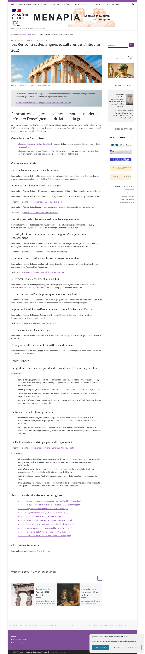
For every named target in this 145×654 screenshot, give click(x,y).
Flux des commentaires (127, 199)
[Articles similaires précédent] (94, 578)
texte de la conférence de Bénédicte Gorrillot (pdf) (44, 272)
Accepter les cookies (100, 647)
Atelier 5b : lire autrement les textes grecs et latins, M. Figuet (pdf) (45, 528)
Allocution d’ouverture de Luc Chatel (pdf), (35, 144)
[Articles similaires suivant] (99, 578)
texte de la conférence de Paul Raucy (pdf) (40, 212)
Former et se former (23, 34)
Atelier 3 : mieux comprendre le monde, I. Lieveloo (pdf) (40, 516)
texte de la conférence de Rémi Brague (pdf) (41, 300)
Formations (33, 34)
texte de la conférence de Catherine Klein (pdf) (42, 202)
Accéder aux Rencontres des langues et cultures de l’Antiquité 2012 (43, 102)
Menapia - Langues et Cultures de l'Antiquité (33, 652)
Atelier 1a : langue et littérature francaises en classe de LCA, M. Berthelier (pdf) (50, 501)
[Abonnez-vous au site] (133, 4)
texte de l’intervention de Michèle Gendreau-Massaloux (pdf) (48, 448)
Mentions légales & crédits (19, 640)
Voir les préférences (133, 647)
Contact (13, 636)
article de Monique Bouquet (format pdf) (39, 323)
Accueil (13, 34)
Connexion (130, 193)
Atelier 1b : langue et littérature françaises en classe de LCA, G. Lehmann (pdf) (49, 505)
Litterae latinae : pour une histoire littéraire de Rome (90, 592)
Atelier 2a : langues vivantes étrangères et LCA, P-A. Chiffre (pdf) (43, 508)
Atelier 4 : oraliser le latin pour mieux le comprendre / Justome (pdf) (45, 520)
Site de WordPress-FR (127, 203)
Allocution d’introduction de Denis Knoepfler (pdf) (38, 151)
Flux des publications (127, 196)
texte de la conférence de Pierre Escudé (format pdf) (45, 252)
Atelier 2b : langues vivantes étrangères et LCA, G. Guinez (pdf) (43, 512)
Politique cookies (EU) (18, 643)
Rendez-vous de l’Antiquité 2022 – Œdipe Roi (43, 592)
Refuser (117, 647)
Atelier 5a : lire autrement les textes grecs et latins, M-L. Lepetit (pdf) (46, 524)
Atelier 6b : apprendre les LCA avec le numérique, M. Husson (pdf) (44, 535)
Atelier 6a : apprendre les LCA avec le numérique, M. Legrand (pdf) (44, 532)
